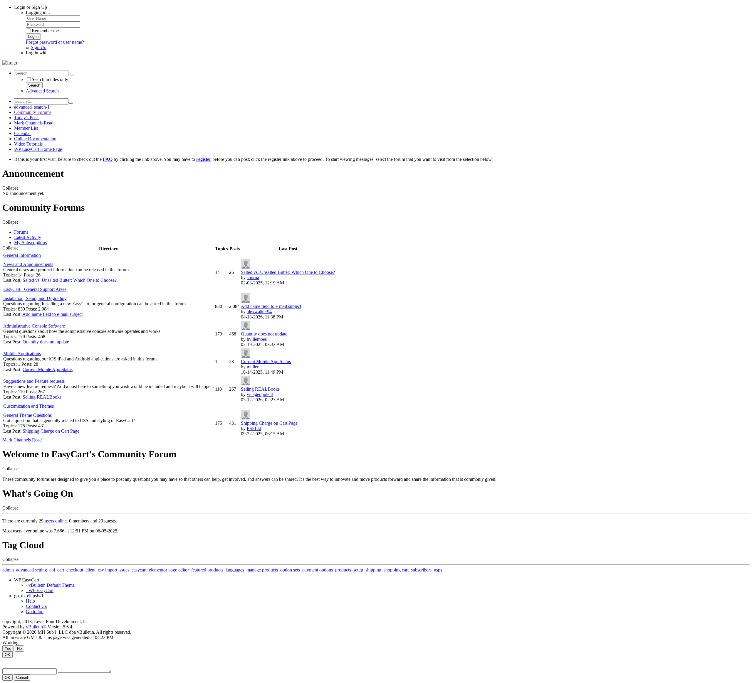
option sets (290, 569)
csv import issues (113, 569)
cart (60, 569)
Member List (26, 128)
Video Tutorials (28, 143)
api (52, 569)
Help (30, 600)
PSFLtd (254, 428)
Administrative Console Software (34, 325)
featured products (207, 569)
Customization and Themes (28, 406)
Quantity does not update (46, 341)
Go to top (34, 611)
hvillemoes (257, 339)
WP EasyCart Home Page (38, 149)
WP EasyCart (26, 579)
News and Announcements (28, 264)
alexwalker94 (259, 311)
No (19, 648)
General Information (22, 255)
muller (252, 366)
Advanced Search (42, 90)
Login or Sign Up (30, 7)
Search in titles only (50, 79)
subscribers (421, 569)
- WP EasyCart (39, 590)
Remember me (45, 30)
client (90, 569)
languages (235, 569)
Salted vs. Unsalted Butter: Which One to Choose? (70, 280)
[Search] (72, 74)
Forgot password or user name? (55, 42)
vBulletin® (36, 626)
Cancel (22, 677)
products (343, 569)
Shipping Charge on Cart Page (51, 431)
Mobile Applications (22, 353)
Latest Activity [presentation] (27, 237)
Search (34, 85)
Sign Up (38, 47)
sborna (253, 277)
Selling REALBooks (42, 396)
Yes (8, 648)
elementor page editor (169, 569)
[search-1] (70, 103)
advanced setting (31, 569)
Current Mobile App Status (48, 369)
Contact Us (36, 606)
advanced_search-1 (32, 106)
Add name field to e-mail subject (52, 314)
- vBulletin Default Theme (50, 585)
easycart (139, 569)
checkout (74, 569)
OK (7, 654)
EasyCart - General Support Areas (34, 289)
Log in (33, 36)
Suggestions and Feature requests (34, 381)
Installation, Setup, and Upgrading (35, 298)
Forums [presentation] (21, 232)
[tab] (382, 232)
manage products (262, 569)
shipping (373, 569)
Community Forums (32, 112)
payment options (317, 569)
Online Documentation (35, 138)
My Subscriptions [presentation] (30, 242)
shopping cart (396, 569)
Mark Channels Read (33, 122)
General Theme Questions (27, 415)
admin (8, 569)
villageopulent (260, 394)
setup (358, 569)
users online (56, 520)
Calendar (22, 133)
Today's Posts (26, 117)
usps (438, 569)
